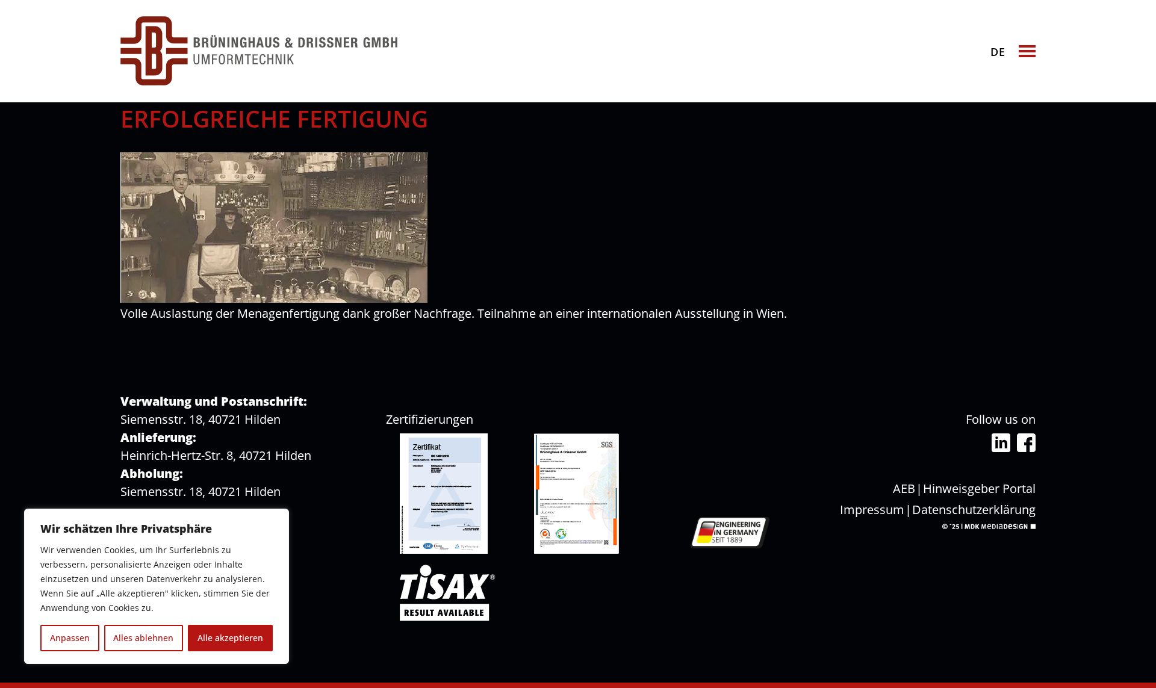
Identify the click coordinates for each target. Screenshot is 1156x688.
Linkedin (1001, 442)
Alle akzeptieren (230, 637)
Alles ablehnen (143, 637)
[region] (156, 586)
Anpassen (70, 637)
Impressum (872, 509)
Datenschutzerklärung (974, 509)
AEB (904, 488)
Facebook (1026, 442)
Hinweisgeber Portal (979, 488)
